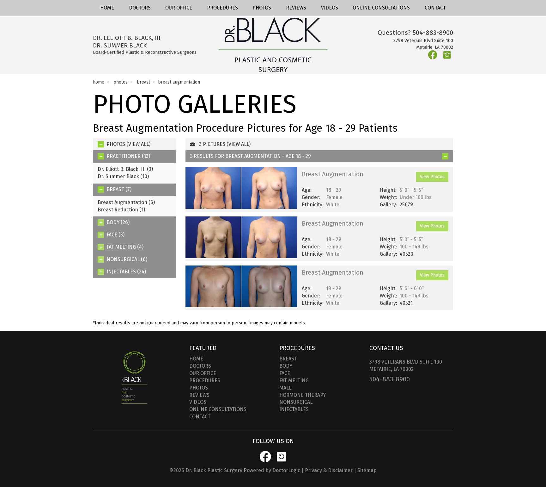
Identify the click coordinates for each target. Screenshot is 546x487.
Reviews (296, 8)
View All (138, 144)
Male (285, 388)
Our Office (178, 8)
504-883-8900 (433, 33)
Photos (261, 8)
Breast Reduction (121, 210)
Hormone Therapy (302, 395)
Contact (435, 8)
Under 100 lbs (416, 197)
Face (115, 235)
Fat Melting (124, 247)
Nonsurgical (126, 259)
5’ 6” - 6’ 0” (412, 288)
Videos (329, 8)
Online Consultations (381, 8)
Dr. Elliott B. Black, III (125, 169)
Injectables (126, 272)
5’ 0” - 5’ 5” (411, 190)
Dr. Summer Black (123, 176)
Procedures (222, 8)
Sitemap (367, 470)
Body (118, 222)
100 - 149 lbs (414, 247)
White (332, 205)
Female (334, 197)
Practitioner (128, 156)
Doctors (140, 8)
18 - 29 (333, 190)
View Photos (432, 176)
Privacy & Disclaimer (329, 470)
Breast (143, 82)
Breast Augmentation (126, 202)
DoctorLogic (286, 470)
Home (107, 8)
